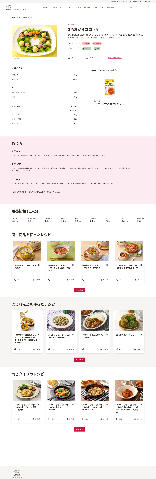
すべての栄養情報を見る (115, 58)
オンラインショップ (65, 7)
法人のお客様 (120, 1)
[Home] (16, 7)
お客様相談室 (136, 1)
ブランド (52, 7)
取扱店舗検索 (110, 7)
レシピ (77, 7)
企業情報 (113, 1)
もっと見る (79, 290)
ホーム (13, 17)
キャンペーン (87, 7)
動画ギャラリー (99, 7)
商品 (44, 7)
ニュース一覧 (147, 1)
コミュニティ (128, 1)
